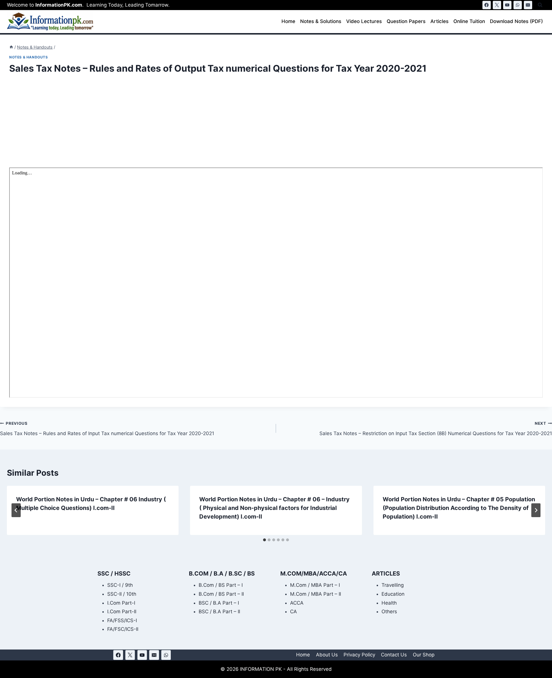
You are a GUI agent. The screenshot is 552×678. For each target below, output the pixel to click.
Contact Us (394, 655)
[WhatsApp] (517, 5)
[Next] (535, 510)
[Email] (528, 5)
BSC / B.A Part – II (219, 611)
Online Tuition (469, 21)
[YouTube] (507, 5)
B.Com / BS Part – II (221, 594)
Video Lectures (364, 21)
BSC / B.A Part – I (219, 603)
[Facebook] (486, 5)
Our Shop (423, 655)
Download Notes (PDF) (516, 21)
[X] (497, 5)
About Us (327, 655)
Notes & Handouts (28, 57)
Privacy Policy (359, 655)
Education (393, 594)
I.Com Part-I (121, 603)
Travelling (393, 585)
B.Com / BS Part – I (221, 585)
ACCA (297, 603)
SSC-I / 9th (120, 585)
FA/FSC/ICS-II (122, 629)
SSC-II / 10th (121, 594)
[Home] (11, 47)
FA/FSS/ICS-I (122, 620)
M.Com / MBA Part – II (315, 594)
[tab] (264, 539)
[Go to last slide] (16, 510)
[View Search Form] (540, 5)
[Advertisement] (181, 125)
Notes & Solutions (320, 21)
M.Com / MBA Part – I (315, 585)
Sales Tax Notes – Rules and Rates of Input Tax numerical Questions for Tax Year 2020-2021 (107, 428)
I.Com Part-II (121, 611)
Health (389, 603)
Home (288, 21)
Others (389, 611)
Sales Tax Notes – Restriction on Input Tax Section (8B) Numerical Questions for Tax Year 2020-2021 (435, 428)
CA (293, 611)
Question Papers (406, 21)
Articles (439, 21)
